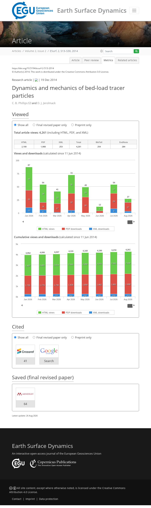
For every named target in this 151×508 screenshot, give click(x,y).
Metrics (108, 60)
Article (76, 60)
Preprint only (83, 125)
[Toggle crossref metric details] (25, 351)
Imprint (30, 499)
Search (49, 361)
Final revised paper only (51, 125)
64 (25, 404)
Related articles (127, 60)
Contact (16, 499)
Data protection (48, 499)
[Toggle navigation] (134, 10)
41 (25, 361)
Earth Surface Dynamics (92, 10)
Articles (16, 51)
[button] (101, 51)
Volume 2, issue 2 (35, 51)
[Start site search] (136, 51)
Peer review (91, 60)
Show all (23, 125)
